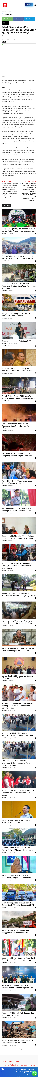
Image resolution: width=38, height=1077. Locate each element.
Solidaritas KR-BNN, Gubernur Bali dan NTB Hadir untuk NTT (17, 677)
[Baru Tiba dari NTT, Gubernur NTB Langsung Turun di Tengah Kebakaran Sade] (19, 442)
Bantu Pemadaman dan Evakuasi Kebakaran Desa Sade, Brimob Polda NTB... (16, 426)
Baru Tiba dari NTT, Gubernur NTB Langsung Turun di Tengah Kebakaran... (17, 454)
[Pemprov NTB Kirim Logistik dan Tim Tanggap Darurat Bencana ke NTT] (19, 919)
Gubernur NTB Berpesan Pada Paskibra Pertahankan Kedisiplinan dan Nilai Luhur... (18, 792)
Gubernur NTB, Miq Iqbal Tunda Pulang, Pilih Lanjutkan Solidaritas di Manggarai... (19, 537)
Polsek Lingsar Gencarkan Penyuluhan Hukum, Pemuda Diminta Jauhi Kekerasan (19, 622)
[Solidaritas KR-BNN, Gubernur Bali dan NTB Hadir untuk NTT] (19, 665)
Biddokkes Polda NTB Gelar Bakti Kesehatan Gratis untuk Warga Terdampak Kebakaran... (19, 286)
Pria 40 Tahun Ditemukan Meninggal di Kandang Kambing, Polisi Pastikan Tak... (18, 257)
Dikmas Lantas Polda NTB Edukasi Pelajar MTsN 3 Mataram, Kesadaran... (17, 849)
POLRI (3, 41)
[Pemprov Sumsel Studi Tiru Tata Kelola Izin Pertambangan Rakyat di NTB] (19, 637)
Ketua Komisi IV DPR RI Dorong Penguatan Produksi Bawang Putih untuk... (19, 734)
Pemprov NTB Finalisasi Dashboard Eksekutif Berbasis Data (16, 821)
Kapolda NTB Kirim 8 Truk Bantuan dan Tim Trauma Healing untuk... (18, 1014)
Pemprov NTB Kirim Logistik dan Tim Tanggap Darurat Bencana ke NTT (17, 931)
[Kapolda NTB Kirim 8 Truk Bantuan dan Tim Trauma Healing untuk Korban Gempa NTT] (19, 1002)
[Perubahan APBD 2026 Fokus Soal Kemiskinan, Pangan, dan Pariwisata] (19, 864)
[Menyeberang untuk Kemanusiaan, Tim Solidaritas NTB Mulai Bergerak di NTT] (19, 892)
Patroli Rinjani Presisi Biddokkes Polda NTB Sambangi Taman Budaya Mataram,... (19, 397)
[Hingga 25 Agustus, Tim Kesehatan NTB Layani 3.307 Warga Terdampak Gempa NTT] (19, 218)
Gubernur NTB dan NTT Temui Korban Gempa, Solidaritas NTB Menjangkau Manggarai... (17, 565)
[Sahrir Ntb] (3, 14)
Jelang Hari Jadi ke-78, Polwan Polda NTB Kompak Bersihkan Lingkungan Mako (19, 594)
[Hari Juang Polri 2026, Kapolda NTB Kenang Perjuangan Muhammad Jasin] (19, 497)
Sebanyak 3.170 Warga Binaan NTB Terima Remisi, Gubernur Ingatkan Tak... (18, 986)
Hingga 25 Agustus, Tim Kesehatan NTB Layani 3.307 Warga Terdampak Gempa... (18, 230)
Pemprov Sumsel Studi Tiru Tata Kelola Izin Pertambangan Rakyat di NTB (18, 649)
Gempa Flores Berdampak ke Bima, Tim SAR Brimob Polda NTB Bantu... (18, 1041)
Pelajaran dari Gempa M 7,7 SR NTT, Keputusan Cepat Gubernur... (17, 314)
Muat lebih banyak (18, 1049)
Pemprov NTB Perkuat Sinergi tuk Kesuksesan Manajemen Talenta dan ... (17, 370)
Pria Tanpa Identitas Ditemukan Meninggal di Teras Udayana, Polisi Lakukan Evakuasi (16, 763)
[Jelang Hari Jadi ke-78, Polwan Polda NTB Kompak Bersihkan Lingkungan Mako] (19, 582)
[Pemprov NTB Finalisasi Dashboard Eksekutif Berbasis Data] (19, 809)
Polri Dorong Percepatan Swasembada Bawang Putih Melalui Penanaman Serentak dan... (17, 705)
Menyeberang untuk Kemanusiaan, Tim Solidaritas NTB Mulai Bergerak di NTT (18, 904)
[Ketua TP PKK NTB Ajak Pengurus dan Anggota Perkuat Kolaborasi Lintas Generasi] (19, 470)
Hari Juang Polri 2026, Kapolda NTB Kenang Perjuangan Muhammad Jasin (17, 509)
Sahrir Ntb (9, 14)
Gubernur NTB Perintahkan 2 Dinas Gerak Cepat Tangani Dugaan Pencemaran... (18, 959)
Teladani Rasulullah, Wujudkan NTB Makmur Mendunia (16, 342)
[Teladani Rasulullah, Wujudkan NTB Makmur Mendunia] (19, 330)
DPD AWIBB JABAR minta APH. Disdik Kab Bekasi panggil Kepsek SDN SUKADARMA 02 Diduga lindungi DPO (29, 196)
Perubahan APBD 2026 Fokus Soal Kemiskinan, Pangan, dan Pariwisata (16, 876)
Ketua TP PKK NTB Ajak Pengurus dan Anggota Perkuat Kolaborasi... (17, 482)
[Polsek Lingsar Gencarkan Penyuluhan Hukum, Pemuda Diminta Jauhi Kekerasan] (19, 610)
